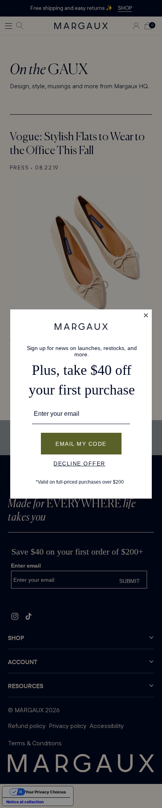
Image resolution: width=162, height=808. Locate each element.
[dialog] (81, 404)
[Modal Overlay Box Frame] (81, 404)
